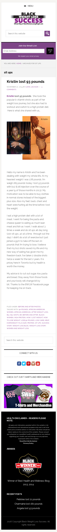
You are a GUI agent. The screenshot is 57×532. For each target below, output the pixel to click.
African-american (22, 312)
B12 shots (14, 315)
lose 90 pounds (27, 320)
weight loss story (37, 326)
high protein (20, 317)
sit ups (38, 323)
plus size (22, 323)
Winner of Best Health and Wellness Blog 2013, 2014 (28, 483)
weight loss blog (20, 326)
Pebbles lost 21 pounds (28, 499)
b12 (8, 315)
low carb (39, 320)
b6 (21, 315)
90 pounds (23, 309)
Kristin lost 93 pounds (25, 81)
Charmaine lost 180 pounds (28, 503)
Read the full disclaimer (28, 441)
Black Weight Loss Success (28, 18)
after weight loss (39, 312)
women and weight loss (18, 328)
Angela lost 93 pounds (28, 508)
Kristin (10, 96)
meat (47, 320)
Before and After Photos (29, 307)
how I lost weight (34, 317)
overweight (12, 323)
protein (30, 323)
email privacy (34, 56)
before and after (30, 315)
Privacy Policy (28, 443)
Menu (30, 6)
